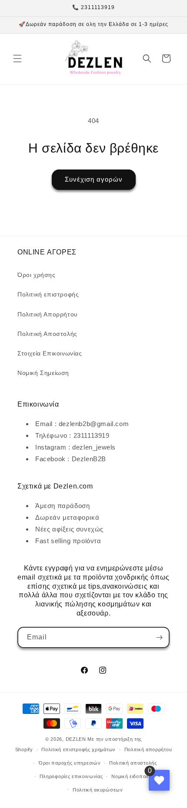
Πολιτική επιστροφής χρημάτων (78, 749)
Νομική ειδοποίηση (133, 776)
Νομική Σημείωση (43, 372)
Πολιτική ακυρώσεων (98, 789)
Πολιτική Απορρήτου (47, 314)
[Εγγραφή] (159, 637)
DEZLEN (76, 739)
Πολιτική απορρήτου (148, 749)
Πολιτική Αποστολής (47, 333)
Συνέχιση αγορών (94, 179)
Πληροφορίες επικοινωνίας (71, 776)
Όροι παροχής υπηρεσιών (69, 763)
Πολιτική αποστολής (133, 763)
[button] (17, 58)
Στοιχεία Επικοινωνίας (49, 353)
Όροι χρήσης (36, 274)
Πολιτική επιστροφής (48, 294)
